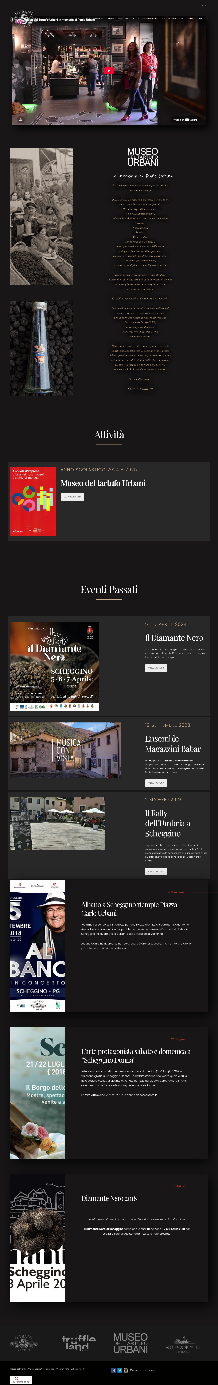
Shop (190, 18)
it (202, 6)
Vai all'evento (156, 668)
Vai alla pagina (72, 496)
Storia (96, 18)
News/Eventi (178, 18)
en (206, 6)
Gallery (166, 18)
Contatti (200, 18)
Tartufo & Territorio (116, 18)
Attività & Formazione (145, 18)
